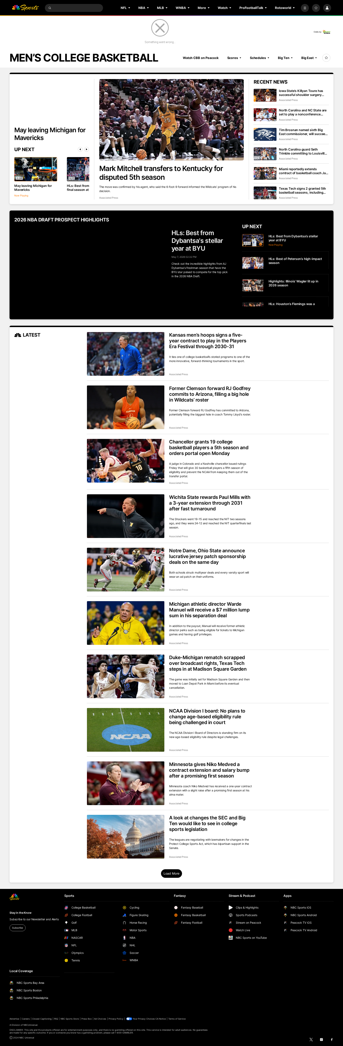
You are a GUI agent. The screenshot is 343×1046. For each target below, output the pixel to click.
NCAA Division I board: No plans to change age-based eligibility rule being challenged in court (207, 716)
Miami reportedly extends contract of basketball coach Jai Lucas (303, 171)
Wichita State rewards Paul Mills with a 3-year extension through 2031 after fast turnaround (209, 503)
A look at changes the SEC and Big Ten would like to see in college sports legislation (207, 823)
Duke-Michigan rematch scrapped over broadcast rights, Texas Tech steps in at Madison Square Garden (208, 663)
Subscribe (17, 927)
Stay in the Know (21, 912)
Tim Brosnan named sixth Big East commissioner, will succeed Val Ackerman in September (303, 132)
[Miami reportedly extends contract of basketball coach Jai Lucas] (265, 173)
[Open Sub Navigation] (129, 8)
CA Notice (160, 1018)
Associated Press (108, 197)
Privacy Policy (116, 1018)
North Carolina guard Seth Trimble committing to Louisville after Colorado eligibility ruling (302, 151)
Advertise (14, 1018)
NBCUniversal (30, 1025)
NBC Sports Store (70, 1018)
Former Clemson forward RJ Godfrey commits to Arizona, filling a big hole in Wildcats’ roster (210, 394)
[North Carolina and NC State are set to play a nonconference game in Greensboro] (265, 114)
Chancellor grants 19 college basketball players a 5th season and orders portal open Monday (208, 447)
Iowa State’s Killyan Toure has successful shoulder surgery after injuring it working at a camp (304, 93)
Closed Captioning (42, 1018)
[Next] (86, 149)
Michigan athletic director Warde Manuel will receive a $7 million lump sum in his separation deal (209, 609)
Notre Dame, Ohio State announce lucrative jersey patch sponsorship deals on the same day (207, 556)
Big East (307, 58)
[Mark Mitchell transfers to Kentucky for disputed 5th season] (171, 119)
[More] (305, 8)
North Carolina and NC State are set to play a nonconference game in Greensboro (303, 112)
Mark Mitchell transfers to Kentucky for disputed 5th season (161, 173)
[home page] (25, 8)
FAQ (56, 1018)
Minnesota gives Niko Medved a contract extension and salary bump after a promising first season (209, 770)
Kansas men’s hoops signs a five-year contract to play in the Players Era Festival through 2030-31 (207, 340)
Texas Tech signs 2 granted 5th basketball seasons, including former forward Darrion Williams (302, 190)
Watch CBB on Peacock (201, 58)
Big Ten (283, 58)
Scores (232, 58)
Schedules (258, 58)
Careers (26, 1018)
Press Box (86, 1018)
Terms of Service (177, 1018)
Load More (172, 873)
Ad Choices (100, 1018)
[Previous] (80, 149)
